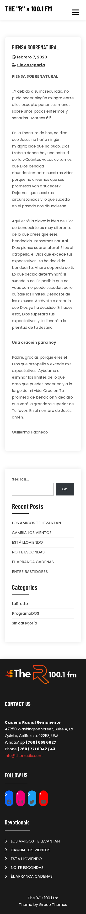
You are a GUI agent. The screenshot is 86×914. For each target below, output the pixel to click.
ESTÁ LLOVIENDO (27, 542)
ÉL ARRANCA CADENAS (33, 562)
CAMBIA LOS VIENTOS (32, 532)
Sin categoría (31, 65)
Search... (20, 479)
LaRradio (20, 603)
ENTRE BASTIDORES (30, 571)
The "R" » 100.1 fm (28, 9)
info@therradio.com (24, 755)
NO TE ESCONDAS (28, 552)
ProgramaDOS (25, 613)
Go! (65, 489)
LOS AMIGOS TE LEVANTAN (36, 523)
